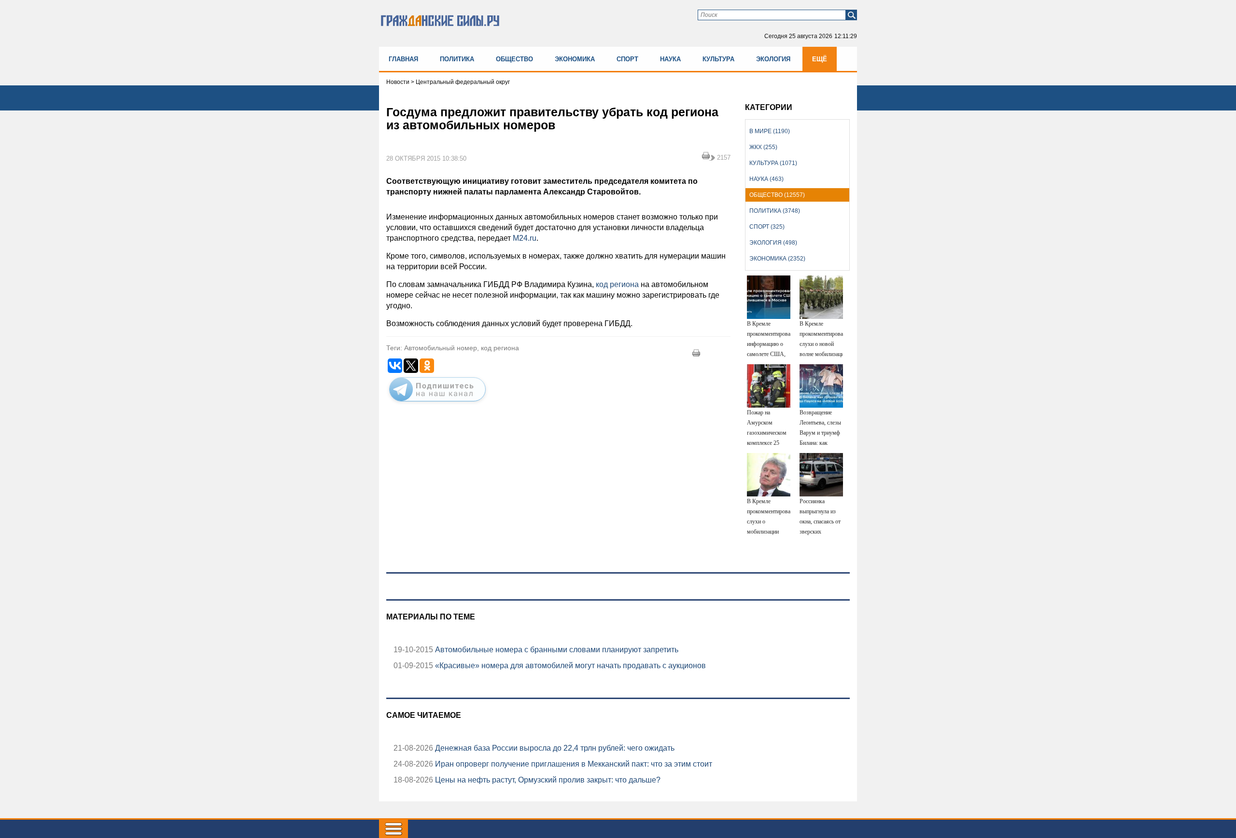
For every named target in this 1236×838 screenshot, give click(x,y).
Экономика (575, 59)
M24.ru (524, 238)
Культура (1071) (773, 163)
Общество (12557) (777, 195)
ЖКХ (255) (763, 147)
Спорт (627, 59)
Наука (670, 59)
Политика (457, 59)
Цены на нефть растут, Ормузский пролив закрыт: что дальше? (546, 780)
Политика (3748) (774, 210)
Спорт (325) (767, 226)
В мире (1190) (769, 131)
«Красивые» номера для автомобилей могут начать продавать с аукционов (569, 665)
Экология (773, 59)
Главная (403, 59)
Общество (514, 59)
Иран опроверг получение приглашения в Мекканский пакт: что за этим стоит (572, 764)
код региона (617, 284)
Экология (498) (773, 242)
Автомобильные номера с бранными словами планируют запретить (555, 650)
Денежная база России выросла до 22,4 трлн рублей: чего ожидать (553, 748)
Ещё (819, 59)
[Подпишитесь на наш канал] (437, 403)
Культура (718, 59)
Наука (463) (766, 179)
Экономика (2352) (777, 258)
